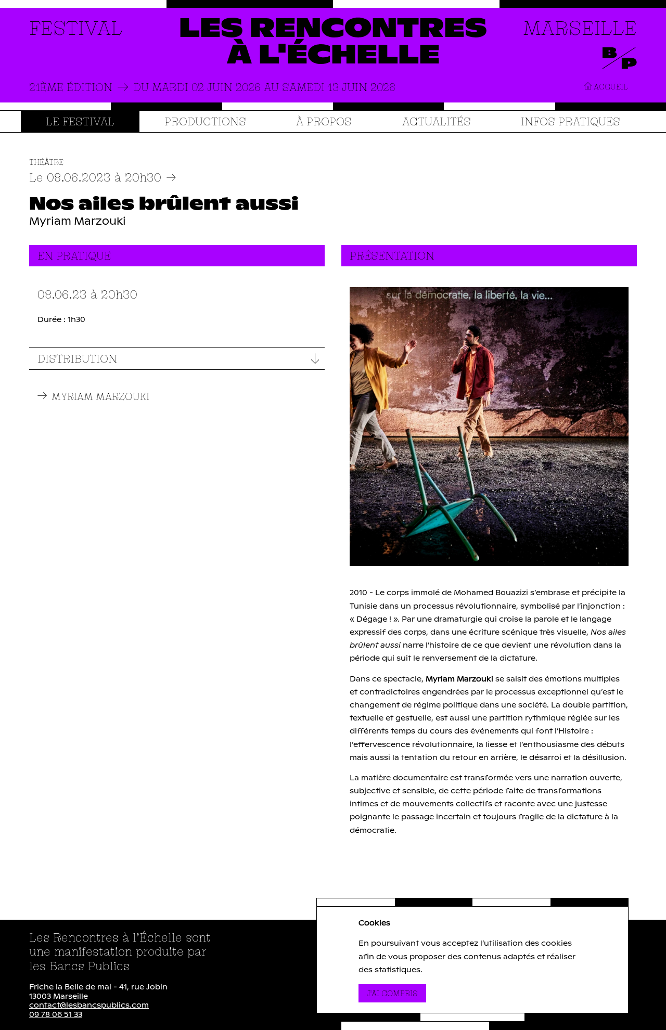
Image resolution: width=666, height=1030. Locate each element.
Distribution (77, 358)
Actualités (436, 121)
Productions (205, 121)
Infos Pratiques (570, 121)
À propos (324, 121)
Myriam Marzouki (100, 397)
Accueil (610, 87)
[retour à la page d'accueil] (333, 42)
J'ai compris (396, 993)
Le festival (80, 121)
